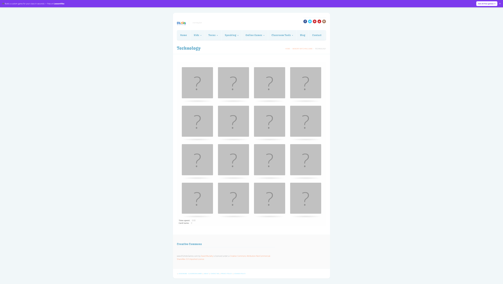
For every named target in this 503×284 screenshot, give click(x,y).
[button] (197, 83)
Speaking (230, 35)
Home (183, 35)
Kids (196, 35)
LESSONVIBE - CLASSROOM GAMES (190, 273)
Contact (316, 35)
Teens (211, 35)
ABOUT (206, 273)
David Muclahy (207, 256)
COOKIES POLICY (240, 273)
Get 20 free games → (487, 4)
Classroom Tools (281, 35)
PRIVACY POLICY (227, 273)
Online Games (253, 35)
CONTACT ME (215, 273)
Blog (302, 35)
